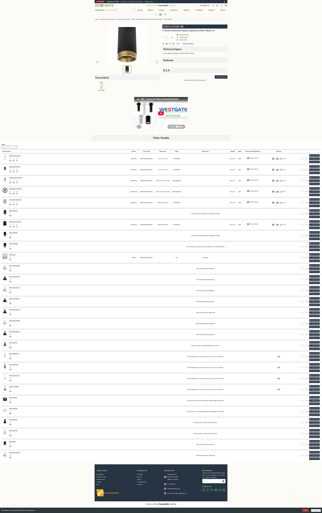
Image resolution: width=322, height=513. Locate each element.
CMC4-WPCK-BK (13, 364)
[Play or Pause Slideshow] (97, 62)
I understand (316, 510)
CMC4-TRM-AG (13, 210)
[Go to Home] (104, 5)
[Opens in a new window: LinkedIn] (203, 490)
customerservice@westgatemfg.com (176, 493)
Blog (98, 484)
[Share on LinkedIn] (173, 43)
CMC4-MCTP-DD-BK (14, 167)
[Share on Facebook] (170, 43)
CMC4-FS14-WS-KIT (14, 287)
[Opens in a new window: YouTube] (215, 490)
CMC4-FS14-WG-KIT (14, 265)
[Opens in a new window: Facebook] (207, 490)
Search (3, 144)
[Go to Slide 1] (127, 69)
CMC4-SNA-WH (13, 408)
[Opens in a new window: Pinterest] (223, 490)
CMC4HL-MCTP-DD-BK (15, 188)
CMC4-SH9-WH (13, 430)
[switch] (161, 14)
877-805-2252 (171, 484)
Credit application (141, 482)
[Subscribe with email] (223, 481)
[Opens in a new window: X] (219, 490)
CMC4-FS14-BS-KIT (14, 298)
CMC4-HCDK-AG (13, 243)
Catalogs (99, 482)
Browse (140, 10)
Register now (149, 1)
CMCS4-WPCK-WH (14, 375)
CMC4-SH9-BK (13, 419)
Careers (139, 479)
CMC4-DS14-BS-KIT (14, 331)
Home (97, 19)
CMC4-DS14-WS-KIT (14, 320)
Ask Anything (99, 10)
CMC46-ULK (12, 254)
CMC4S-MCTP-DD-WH (15, 199)
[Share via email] (167, 43)
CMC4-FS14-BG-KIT (14, 276)
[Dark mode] (156, 14)
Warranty (139, 477)
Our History (140, 474)
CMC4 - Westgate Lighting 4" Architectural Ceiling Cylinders (147, 19)
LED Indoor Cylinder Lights (124, 19)
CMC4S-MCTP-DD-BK (15, 221)
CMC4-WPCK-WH (14, 353)
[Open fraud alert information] (221, 5)
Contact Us (140, 484)
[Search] (134, 10)
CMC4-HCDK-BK (168, 19)
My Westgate (100, 474)
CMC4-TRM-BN (13, 232)
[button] (187, 10)
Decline (305, 510)
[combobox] (119, 10)
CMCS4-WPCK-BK (14, 386)
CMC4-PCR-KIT (13, 342)
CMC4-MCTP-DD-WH (15, 156)
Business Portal (101, 479)
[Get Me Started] (213, 5)
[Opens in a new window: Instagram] (211, 490)
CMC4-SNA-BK (13, 397)
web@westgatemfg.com (173, 488)
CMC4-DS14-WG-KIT (14, 452)
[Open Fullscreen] (157, 62)
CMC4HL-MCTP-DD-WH (15, 177)
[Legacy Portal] (217, 5)
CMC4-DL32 (12, 441)
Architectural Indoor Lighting (108, 19)
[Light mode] (165, 14)
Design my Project (101, 477)
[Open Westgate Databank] (226, 5)
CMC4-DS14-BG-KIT (14, 309)
